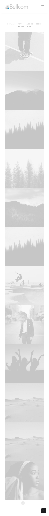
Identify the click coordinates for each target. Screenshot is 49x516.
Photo (21, 27)
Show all (11, 24)
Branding (28, 24)
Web (29, 27)
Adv (20, 24)
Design (39, 24)
